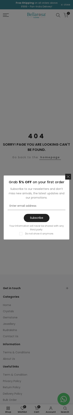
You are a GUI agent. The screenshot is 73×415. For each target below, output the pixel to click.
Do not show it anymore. (39, 233)
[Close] (68, 177)
